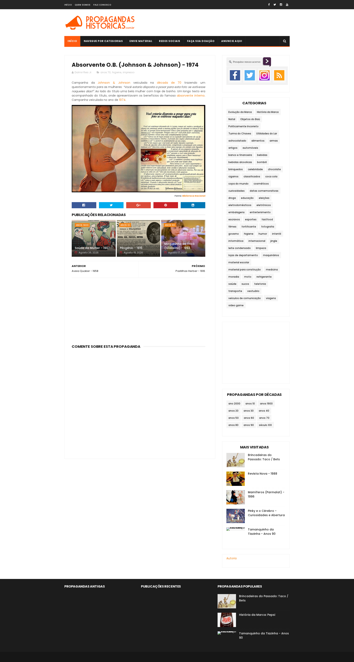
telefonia (260, 284)
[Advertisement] (215, 23)
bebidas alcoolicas (240, 162)
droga (232, 198)
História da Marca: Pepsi (257, 615)
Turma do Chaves (239, 133)
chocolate (274, 169)
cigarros (233, 176)
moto (247, 276)
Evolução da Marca (240, 112)
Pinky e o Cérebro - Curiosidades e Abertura (266, 513)
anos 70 (105, 72)
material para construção (244, 269)
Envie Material (140, 41)
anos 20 (233, 410)
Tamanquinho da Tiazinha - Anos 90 (262, 531)
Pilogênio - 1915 (131, 248)
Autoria (231, 558)
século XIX (265, 425)
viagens (271, 298)
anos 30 (249, 410)
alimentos (257, 140)
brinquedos (235, 169)
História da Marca (268, 112)
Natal (231, 119)
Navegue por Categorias (103, 41)
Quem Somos (82, 4)
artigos (232, 148)
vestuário (253, 291)
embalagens (236, 212)
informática (235, 241)
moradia (233, 276)
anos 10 (125, 225)
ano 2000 (234, 403)
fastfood (267, 219)
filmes (232, 226)
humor (263, 233)
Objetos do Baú (250, 119)
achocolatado (237, 140)
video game (236, 305)
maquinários (271, 255)
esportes (250, 219)
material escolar (238, 262)
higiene (116, 72)
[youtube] (287, 4)
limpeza (261, 248)
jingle (273, 241)
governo (233, 233)
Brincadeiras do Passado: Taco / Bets (264, 457)
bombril (262, 162)
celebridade (255, 169)
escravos (234, 219)
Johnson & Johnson (114, 83)
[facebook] (269, 4)
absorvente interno (190, 95)
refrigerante (264, 276)
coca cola (271, 176)
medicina (272, 269)
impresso (128, 72)
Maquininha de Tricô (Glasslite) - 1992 (179, 246)
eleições (264, 198)
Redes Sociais (169, 41)
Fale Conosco (102, 4)
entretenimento (260, 212)
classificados (252, 176)
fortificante (249, 226)
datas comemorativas (264, 191)
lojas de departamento (243, 255)
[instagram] (281, 4)
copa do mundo (238, 183)
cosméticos (261, 183)
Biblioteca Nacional (193, 195)
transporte (235, 291)
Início (68, 4)
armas (274, 140)
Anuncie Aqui (231, 41)
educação (247, 198)
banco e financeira (240, 155)
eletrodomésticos (239, 205)
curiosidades (236, 191)
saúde (232, 284)
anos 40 (264, 410)
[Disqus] (138, 401)
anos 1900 (82, 225)
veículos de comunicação (244, 298)
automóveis (250, 148)
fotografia (267, 226)
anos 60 (249, 418)
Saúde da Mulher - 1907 (92, 248)
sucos (245, 284)
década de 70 (169, 83)
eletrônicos (263, 205)
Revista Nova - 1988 (262, 474)
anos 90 (170, 225)
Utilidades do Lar (266, 133)
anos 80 (233, 425)
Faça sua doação (201, 41)
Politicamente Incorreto (243, 126)
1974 (122, 100)
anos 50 (233, 418)
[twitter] (274, 4)
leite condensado (239, 248)
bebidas (262, 155)
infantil (276, 233)
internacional (256, 241)
